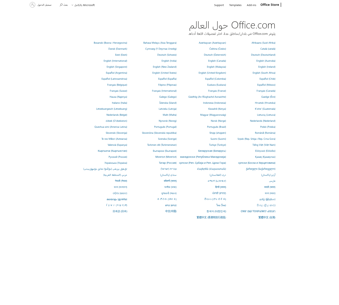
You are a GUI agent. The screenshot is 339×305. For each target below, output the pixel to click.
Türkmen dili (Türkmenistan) (162, 144)
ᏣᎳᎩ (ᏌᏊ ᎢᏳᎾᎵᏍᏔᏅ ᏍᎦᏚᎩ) (258, 211)
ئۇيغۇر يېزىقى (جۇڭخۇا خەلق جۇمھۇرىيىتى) (105, 168)
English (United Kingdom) (212, 72)
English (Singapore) (117, 66)
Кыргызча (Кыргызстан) (112, 150)
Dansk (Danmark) (117, 48)
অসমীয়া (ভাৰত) (170, 187)
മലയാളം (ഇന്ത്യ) (117, 199)
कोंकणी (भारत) (170, 180)
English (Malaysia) (216, 66)
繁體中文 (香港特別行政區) (211, 217)
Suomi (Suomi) (218, 138)
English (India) (169, 60)
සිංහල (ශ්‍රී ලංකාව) (266, 205)
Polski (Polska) (267, 126)
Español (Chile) (267, 78)
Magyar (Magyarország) (213, 114)
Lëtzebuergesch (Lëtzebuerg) (111, 108)
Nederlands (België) (116, 114)
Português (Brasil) (216, 126)
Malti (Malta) (170, 114)
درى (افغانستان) (218, 174)
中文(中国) (171, 211)
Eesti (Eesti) (121, 54)
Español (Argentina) (116, 72)
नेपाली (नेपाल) (121, 180)
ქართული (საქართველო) (260, 168)
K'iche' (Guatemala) (265, 108)
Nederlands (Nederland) (262, 120)
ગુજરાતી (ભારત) (169, 193)
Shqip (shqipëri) (217, 132)
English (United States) (164, 72)
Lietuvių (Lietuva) (266, 114)
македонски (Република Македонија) (203, 156)
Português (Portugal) (165, 126)
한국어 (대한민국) (216, 211)
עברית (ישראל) (169, 168)
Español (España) (167, 78)
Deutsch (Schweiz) (167, 54)
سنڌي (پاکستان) (168, 174)
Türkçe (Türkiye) (217, 144)
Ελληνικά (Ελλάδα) (265, 150)
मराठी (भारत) (269, 187)
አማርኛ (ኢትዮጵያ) (217, 180)
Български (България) (165, 150)
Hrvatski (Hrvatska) (265, 102)
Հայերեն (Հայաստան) (211, 168)
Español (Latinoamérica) (114, 78)
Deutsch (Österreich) (215, 54)
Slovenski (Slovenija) (116, 132)
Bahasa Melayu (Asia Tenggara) (160, 42)
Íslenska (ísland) (168, 102)
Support (219, 5)
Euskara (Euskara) (216, 84)
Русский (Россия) (118, 156)
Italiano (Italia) (119, 102)
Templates (235, 5)
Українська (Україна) (116, 162)
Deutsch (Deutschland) (263, 54)
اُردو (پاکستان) (268, 174)
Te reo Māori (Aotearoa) (114, 138)
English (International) (115, 60)
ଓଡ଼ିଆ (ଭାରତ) (120, 193)
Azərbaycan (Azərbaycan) (212, 42)
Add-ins (251, 5)
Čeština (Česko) (217, 48)
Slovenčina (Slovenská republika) (159, 132)
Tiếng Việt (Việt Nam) (263, 144)
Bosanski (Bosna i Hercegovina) (110, 42)
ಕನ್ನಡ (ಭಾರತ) (167, 199)
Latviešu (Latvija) (168, 108)
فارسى (272, 180)
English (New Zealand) (165, 66)
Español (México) (266, 84)
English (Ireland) (266, 66)
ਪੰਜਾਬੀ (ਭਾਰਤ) (219, 193)
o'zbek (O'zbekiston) (116, 120)
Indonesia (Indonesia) (214, 102)
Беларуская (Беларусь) (212, 150)
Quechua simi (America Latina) (110, 126)
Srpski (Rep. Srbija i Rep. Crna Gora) (256, 138)
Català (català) (267, 48)
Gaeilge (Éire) (268, 96)
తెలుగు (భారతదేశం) (215, 199)
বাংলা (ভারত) (270, 193)
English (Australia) (265, 60)
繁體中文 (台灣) (266, 217)
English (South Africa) (264, 72)
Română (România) (265, 132)
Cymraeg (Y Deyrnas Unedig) (161, 48)
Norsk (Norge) (218, 120)
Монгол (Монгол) (166, 156)
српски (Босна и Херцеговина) (256, 162)
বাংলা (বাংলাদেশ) (120, 187)
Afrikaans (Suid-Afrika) (263, 42)
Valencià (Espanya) (117, 144)
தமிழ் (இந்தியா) (267, 199)
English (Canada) (217, 60)
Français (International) (164, 90)
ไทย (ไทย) (221, 205)
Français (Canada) (266, 90)
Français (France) (217, 90)
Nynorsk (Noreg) (168, 120)
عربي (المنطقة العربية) (115, 174)
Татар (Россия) (168, 162)
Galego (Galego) (168, 96)
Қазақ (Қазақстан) (265, 156)
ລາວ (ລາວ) (171, 205)
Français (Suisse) (118, 90)
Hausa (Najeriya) (118, 96)
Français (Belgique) (117, 84)
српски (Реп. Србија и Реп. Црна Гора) (202, 162)
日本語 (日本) (120, 211)
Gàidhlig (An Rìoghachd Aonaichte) (207, 96)
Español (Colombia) (215, 78)
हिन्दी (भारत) (220, 187)
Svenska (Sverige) (167, 138)
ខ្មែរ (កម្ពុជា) (117, 205)
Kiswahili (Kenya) (217, 108)
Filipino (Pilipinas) (167, 84)
